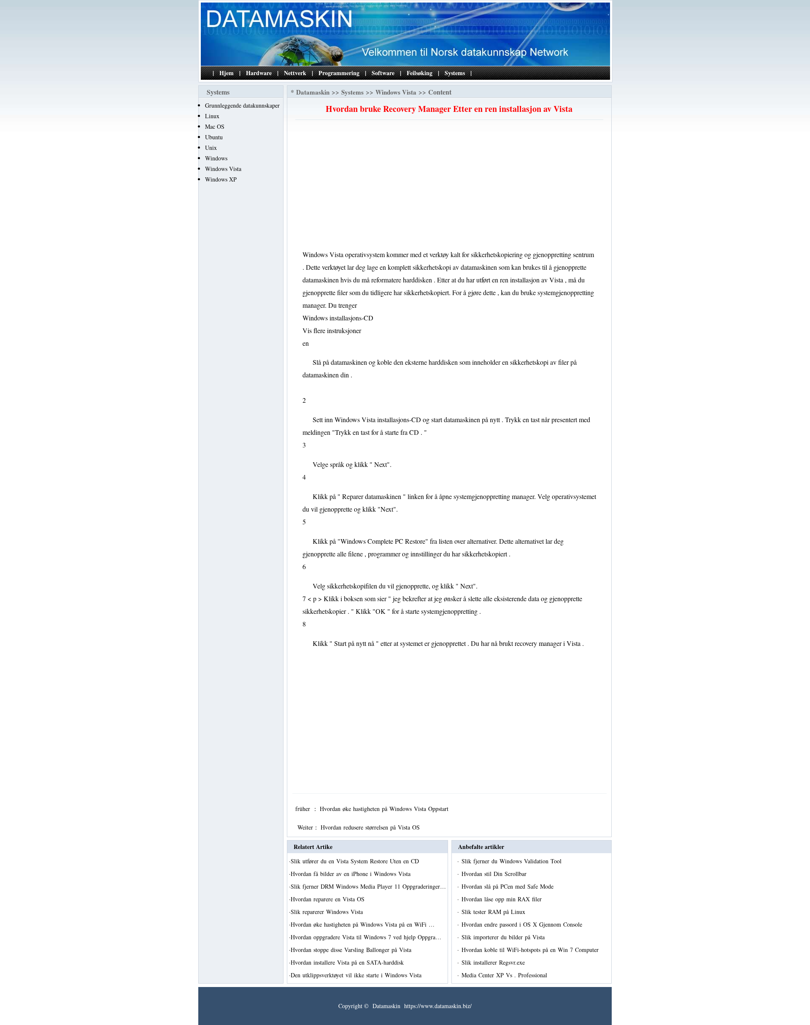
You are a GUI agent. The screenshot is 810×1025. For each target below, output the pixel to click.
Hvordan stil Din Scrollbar (495, 874)
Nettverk (295, 72)
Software (383, 72)
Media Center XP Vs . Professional (505, 975)
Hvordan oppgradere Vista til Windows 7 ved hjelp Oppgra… (366, 937)
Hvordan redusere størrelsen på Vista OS (371, 827)
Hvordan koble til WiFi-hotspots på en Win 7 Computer (531, 950)
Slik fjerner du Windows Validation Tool (513, 861)
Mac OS (214, 126)
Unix (211, 148)
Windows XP (221, 179)
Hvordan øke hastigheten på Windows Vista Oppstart (385, 809)
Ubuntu (214, 137)
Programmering (339, 72)
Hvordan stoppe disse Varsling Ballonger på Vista (352, 950)
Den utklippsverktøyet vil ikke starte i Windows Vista (357, 975)
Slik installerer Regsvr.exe (494, 962)
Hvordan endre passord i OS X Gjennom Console (523, 924)
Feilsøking (419, 72)
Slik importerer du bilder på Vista (504, 937)
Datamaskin (312, 92)
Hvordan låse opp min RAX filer (503, 899)
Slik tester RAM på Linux (494, 912)
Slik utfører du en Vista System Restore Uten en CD (356, 861)
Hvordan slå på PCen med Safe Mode (509, 886)
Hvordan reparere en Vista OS (329, 899)
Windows (216, 158)
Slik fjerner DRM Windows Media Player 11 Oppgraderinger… (368, 886)
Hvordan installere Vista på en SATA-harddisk (348, 962)
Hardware (259, 72)
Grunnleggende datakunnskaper (242, 105)
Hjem (226, 72)
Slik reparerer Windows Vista (328, 912)
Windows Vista (223, 169)
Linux (212, 116)
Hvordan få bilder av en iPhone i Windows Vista (352, 874)
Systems (455, 72)
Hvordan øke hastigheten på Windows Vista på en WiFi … (363, 924)
